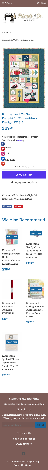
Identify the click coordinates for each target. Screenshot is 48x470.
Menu (8, 3)
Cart (43, 3)
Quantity (6, 147)
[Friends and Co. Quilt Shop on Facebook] (23, 453)
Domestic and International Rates (24, 404)
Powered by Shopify (23, 465)
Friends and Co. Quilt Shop (26, 462)
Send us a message (24, 438)
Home (5, 32)
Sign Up (40, 425)
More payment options (24, 182)
